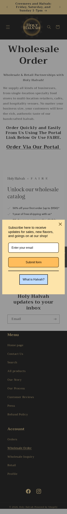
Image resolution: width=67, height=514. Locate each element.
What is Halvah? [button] (33, 279)
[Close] (60, 224)
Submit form (34, 262)
